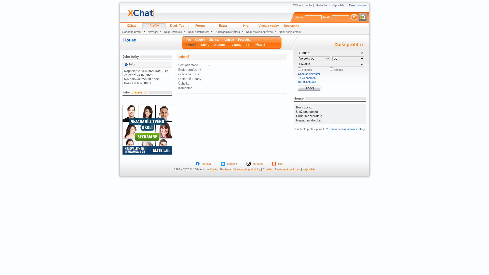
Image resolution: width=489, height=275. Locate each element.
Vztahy (236, 45)
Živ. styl (214, 40)
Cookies (268, 169)
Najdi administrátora (227, 31)
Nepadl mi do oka (308, 120)
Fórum (200, 26)
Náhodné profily (132, 31)
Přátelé (260, 45)
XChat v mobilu (302, 5)
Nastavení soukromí (287, 169)
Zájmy (204, 45)
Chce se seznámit (309, 73)
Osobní (200, 40)
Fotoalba (321, 5)
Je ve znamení (307, 77)
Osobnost (220, 45)
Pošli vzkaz (304, 107)
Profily (154, 26)
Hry (246, 26)
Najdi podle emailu (290, 31)
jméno (299, 17)
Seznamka (291, 26)
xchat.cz (258, 163)
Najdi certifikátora (198, 31)
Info (188, 40)
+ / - (248, 45)
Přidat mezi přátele (309, 116)
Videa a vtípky (269, 26)
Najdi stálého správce (259, 31)
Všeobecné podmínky (246, 169)
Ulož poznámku (307, 112)
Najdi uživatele (173, 31)
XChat (131, 26)
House (129, 40)
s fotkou (306, 69)
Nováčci (153, 31)
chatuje (338, 69)
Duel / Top (177, 26)
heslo (327, 17)
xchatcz (207, 163)
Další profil (346, 44)
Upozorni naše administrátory (347, 129)
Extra (223, 26)
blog (280, 163)
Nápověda (338, 5)
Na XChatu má (307, 82)
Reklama (225, 169)
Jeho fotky (131, 57)
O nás (214, 169)
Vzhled (229, 40)
